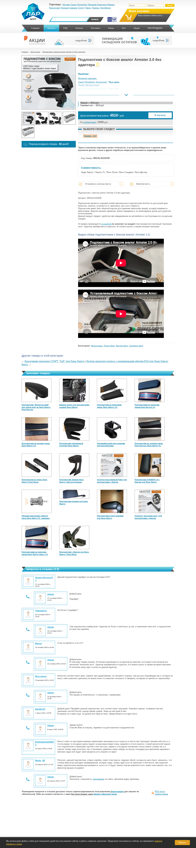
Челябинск (105, 8)
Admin (50, 594)
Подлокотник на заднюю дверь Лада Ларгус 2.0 (36, 444)
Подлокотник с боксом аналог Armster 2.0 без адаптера (64, 52)
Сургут (81, 8)
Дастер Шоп (122, 346)
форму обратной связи (105, 794)
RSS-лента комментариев (161, 792)
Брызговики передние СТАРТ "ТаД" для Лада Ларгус (55, 361)
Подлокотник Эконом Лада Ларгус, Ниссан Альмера (71, 481)
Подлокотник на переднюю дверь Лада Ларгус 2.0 (109, 406)
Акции (137, 28)
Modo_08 (40, 760)
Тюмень (96, 8)
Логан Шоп (109, 346)
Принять (182, 842)
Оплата (79, 28)
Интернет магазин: (87, 78)
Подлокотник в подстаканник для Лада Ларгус (110, 517)
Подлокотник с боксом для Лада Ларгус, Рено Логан (74, 553)
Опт (124, 28)
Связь (111, 28)
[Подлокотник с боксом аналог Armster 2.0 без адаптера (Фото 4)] (69, 118)
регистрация (117, 791)
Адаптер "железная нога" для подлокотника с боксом (148, 517)
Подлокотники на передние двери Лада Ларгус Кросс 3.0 (35, 553)
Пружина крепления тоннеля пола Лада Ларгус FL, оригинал (36, 517)
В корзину (160, 115)
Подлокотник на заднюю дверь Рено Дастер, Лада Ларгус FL (149, 444)
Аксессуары (35, 52)
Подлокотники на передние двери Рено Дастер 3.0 (147, 406)
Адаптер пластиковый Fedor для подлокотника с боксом (112, 481)
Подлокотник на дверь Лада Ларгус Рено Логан (34, 481)
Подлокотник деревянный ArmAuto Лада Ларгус (71, 444)
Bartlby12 (40, 709)
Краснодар (54, 8)
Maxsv (38, 643)
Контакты (95, 28)
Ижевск (111, 4)
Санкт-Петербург (79, 4)
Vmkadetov (41, 610)
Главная (25, 52)
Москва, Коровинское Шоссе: (92, 88)
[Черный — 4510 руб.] (126, 103)
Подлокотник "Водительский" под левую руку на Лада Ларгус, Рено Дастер (36, 407)
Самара (73, 8)
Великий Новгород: (87, 96)
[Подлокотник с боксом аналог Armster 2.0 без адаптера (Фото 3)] (55, 118)
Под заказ (114, 82)
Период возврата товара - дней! (49, 144)
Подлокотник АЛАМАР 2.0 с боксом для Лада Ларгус (147, 481)
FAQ (65, 28)
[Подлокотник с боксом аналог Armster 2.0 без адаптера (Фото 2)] (41, 118)
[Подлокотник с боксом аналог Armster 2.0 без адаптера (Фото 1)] (28, 118)
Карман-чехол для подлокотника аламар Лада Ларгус (74, 406)
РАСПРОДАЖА (155, 28)
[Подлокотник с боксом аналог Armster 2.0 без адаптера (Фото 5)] (28, 131)
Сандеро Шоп (136, 346)
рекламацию (98, 779)
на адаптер (106, 224)
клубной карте (89, 122)
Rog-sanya (41, 676)
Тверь (88, 8)
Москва (66, 4)
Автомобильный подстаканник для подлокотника (111, 444)
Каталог (51, 28)
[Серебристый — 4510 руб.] (126, 105)
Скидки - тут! (90, 136)
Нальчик (65, 8)
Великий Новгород (97, 4)
